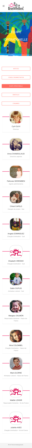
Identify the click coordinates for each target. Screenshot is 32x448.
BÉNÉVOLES (16, 94)
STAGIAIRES (16, 103)
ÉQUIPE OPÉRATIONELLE (16, 86)
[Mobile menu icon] (4, 6)
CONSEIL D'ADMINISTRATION (16, 77)
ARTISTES (16, 68)
